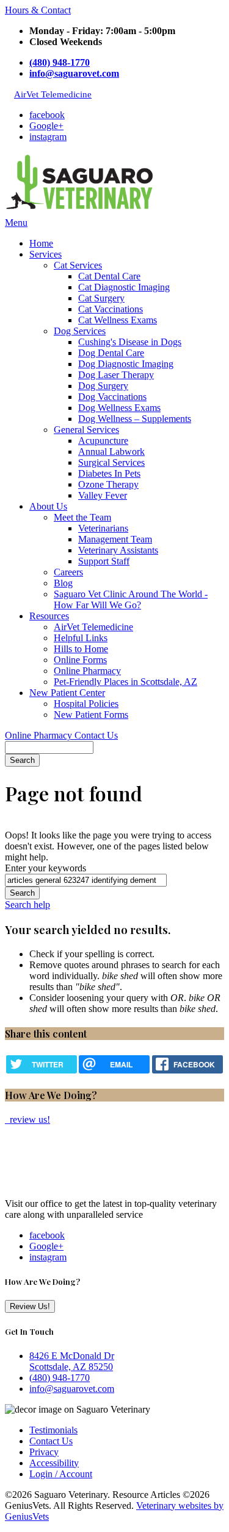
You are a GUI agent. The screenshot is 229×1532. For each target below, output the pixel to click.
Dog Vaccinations (112, 397)
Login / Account (60, 1474)
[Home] (81, 211)
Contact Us (96, 735)
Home (41, 243)
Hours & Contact (38, 10)
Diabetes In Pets (109, 473)
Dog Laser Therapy (116, 375)
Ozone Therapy (108, 484)
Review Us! (30, 1306)
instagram (48, 137)
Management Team (115, 539)
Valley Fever (102, 495)
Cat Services (78, 265)
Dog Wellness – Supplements (134, 418)
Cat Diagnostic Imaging (124, 287)
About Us (48, 506)
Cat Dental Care (109, 276)
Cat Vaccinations (110, 309)
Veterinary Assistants (118, 550)
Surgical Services (111, 462)
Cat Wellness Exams (117, 320)
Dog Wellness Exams (119, 407)
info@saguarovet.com (74, 73)
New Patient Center (67, 692)
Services (45, 254)
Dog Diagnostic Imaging (125, 364)
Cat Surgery (101, 298)
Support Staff (103, 561)
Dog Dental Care (111, 353)
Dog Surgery (103, 386)
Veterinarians (103, 528)
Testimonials (53, 1430)
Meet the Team (82, 517)
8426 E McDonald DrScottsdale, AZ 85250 (71, 1361)
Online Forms (80, 660)
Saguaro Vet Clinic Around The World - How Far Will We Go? (131, 599)
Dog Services (80, 331)
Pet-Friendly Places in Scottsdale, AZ (125, 681)
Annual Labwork (111, 451)
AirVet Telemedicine (53, 94)
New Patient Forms (91, 714)
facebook (47, 115)
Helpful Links (80, 638)
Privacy (44, 1452)
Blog (63, 583)
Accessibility (54, 1463)
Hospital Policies (86, 703)
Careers (68, 572)
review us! (28, 1119)
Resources (49, 616)
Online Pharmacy (87, 671)
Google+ (46, 126)
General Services (86, 429)
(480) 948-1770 (59, 62)
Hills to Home (81, 649)
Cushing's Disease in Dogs (129, 342)
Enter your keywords (45, 868)
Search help (27, 904)
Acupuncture (103, 440)
